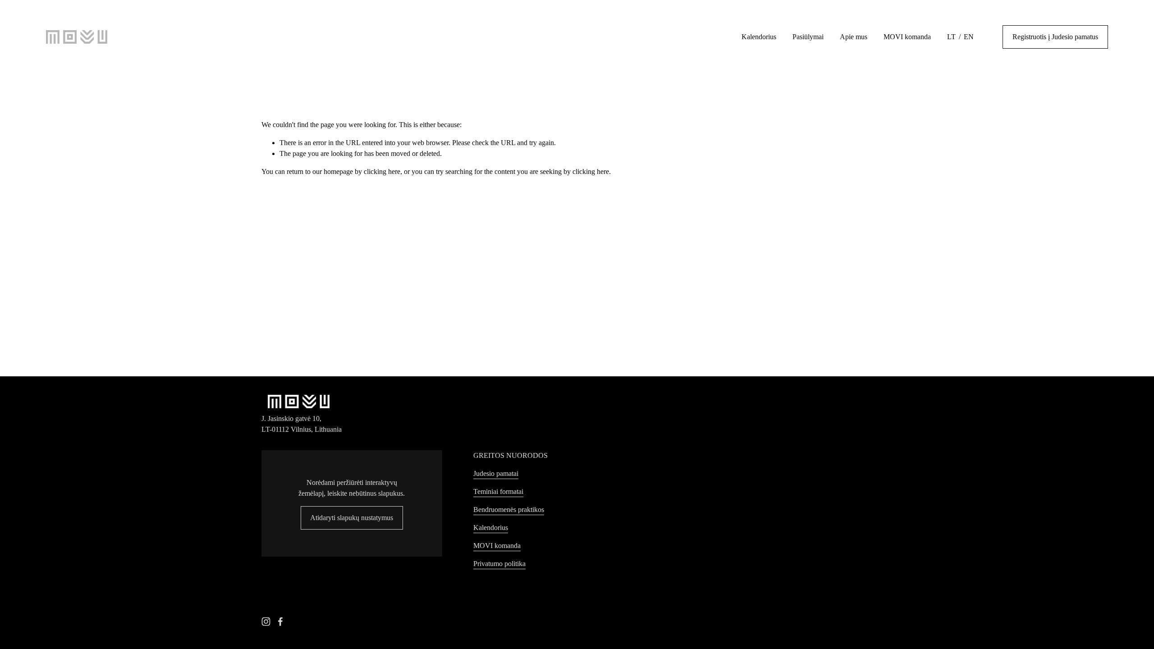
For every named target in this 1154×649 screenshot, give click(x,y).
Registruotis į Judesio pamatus (1055, 37)
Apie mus (853, 37)
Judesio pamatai (495, 473)
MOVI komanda (907, 37)
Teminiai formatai (498, 491)
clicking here (382, 171)
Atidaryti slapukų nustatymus (351, 517)
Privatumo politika (499, 563)
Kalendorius (759, 37)
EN (969, 37)
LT (951, 37)
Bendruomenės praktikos (508, 509)
